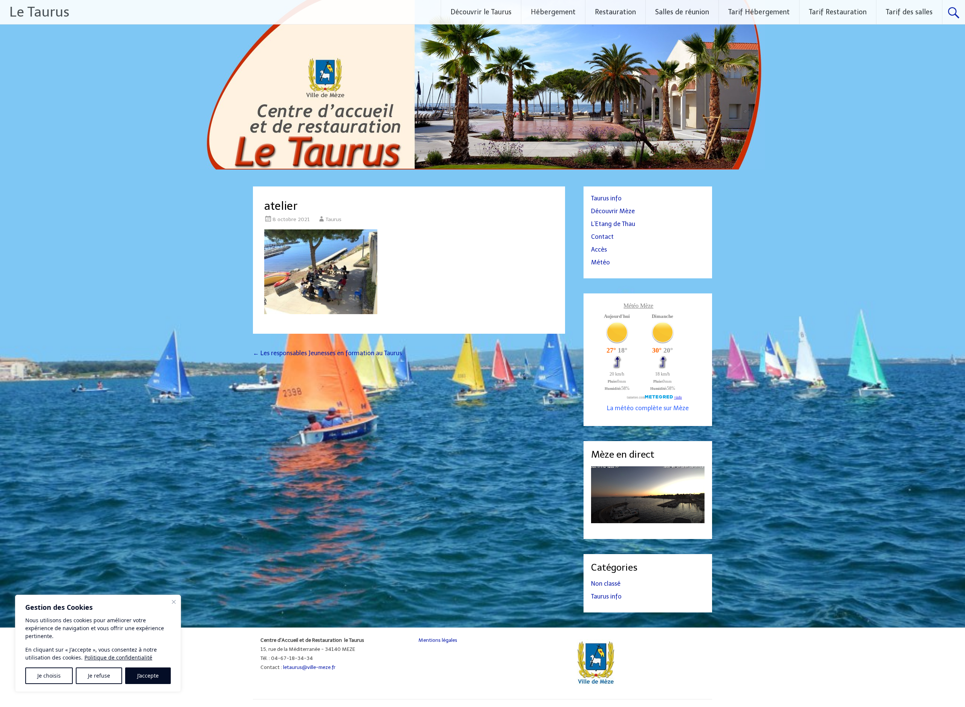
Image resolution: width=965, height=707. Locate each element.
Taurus (334, 219)
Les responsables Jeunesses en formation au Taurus (327, 353)
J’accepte (148, 675)
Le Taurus (39, 12)
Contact (602, 236)
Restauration (615, 12)
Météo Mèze (638, 305)
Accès (599, 249)
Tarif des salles (909, 12)
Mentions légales (437, 640)
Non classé (605, 583)
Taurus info (606, 198)
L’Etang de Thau (613, 224)
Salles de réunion (682, 12)
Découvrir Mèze (613, 211)
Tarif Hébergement (759, 12)
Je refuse (99, 675)
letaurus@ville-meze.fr (309, 667)
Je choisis (49, 675)
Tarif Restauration (838, 12)
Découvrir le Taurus (481, 12)
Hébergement (553, 12)
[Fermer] (174, 602)
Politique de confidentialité (118, 657)
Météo (600, 262)
